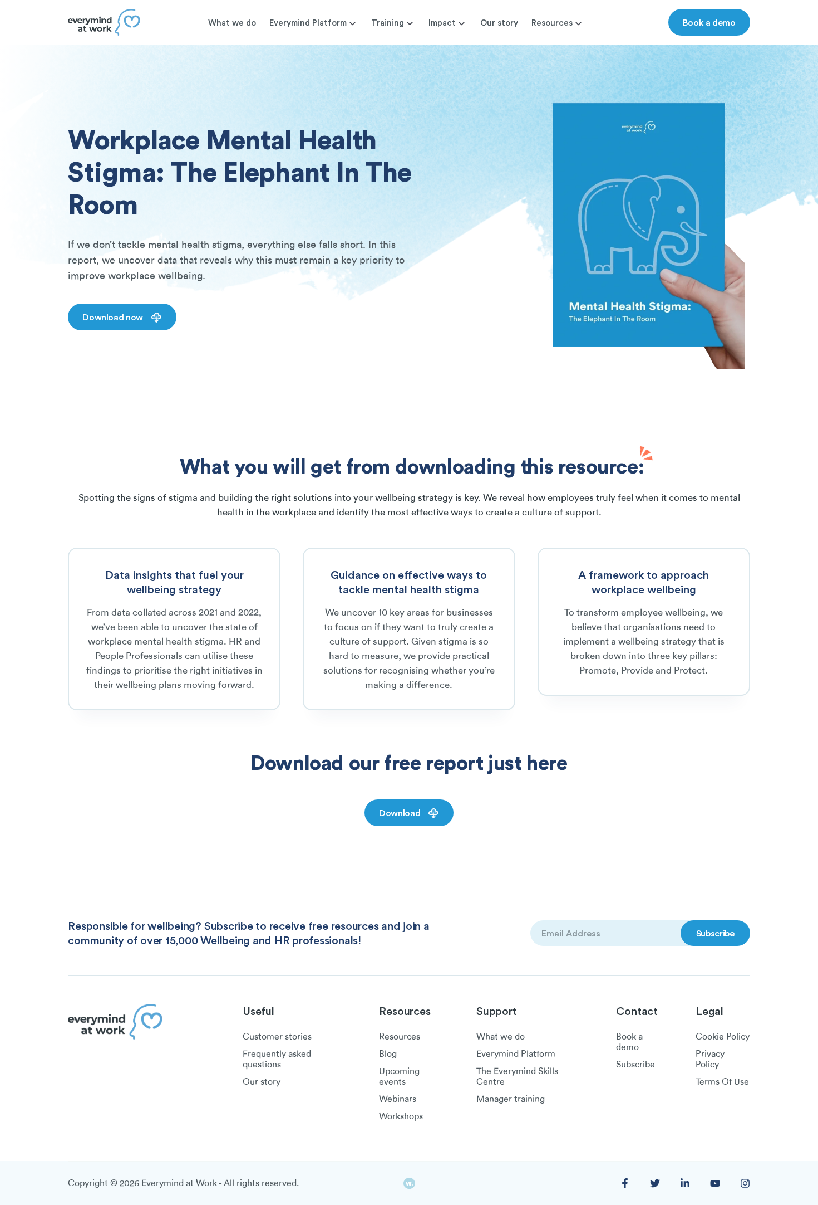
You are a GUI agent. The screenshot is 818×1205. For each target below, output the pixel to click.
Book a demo (709, 22)
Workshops (401, 1116)
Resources (552, 22)
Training (387, 22)
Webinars (397, 1099)
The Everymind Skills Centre (517, 1076)
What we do (232, 22)
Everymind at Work (179, 1183)
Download (400, 812)
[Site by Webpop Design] (409, 1183)
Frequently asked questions (277, 1059)
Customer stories (277, 1037)
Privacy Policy (710, 1059)
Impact (442, 22)
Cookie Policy (723, 1037)
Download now (113, 317)
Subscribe (635, 1065)
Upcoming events (399, 1076)
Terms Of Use (722, 1082)
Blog (388, 1054)
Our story (499, 22)
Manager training (510, 1099)
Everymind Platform (308, 22)
